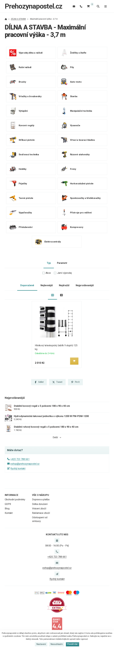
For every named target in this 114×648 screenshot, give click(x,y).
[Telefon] (81, 6)
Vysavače (75, 125)
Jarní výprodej (64, 273)
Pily (72, 67)
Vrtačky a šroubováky (30, 96)
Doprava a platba (40, 499)
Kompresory (76, 227)
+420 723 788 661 (20, 459)
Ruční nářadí (25, 67)
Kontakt (9, 513)
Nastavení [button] (41, 644)
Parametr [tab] (62, 263)
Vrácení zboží (39, 508)
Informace (11, 495)
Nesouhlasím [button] (57, 644)
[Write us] (57, 574)
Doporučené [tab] (27, 285)
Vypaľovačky (25, 212)
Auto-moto (75, 82)
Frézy (73, 169)
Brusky (22, 82)
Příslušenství (26, 227)
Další (55, 437)
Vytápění (23, 111)
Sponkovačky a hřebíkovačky (85, 198)
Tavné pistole (26, 198)
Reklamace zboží (41, 513)
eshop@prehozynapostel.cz (24, 463)
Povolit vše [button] (72, 644)
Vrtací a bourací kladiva (82, 140)
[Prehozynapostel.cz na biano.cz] (57, 624)
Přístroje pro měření (80, 212)
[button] (74, 361)
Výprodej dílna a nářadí (31, 52)
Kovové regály (26, 125)
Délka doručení (40, 504)
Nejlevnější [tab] (47, 285)
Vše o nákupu (40, 495)
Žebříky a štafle (78, 52)
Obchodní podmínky (15, 499)
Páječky (23, 183)
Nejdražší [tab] (64, 285)
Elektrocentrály (52, 241)
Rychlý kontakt (17, 468)
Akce (48, 273)
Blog (7, 508)
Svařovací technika (29, 154)
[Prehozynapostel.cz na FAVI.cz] (57, 604)
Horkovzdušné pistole (81, 183)
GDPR (8, 504)
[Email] (73, 6)
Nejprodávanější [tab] (85, 285)
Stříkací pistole (27, 140)
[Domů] (6, 19)
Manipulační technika (81, 111)
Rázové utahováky (80, 154)
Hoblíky (22, 169)
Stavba (73, 96)
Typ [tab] (49, 263)
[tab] (52, 295)
